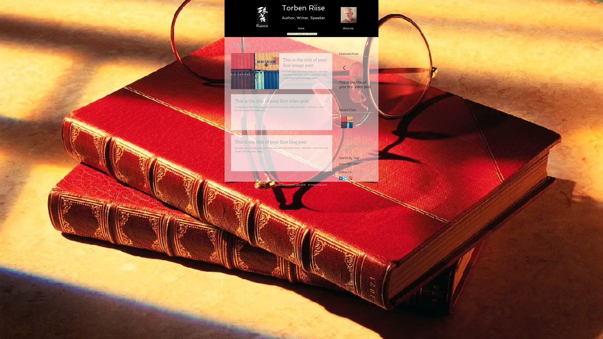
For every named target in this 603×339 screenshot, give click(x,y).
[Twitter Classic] (345, 178)
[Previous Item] (344, 68)
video (356, 163)
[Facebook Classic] (341, 178)
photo (342, 163)
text (349, 163)
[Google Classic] (350, 178)
